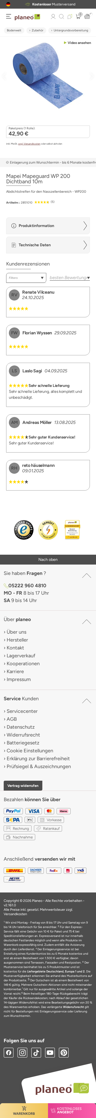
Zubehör (37, 30)
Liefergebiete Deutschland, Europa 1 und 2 (56, 971)
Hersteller (17, 640)
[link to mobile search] (61, 16)
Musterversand (53, 4)
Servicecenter (22, 711)
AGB (12, 719)
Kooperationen (23, 663)
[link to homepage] (27, 17)
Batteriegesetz (23, 743)
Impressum (19, 679)
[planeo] (60, 1088)
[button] (8, 4)
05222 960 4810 (27, 585)
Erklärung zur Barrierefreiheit (38, 758)
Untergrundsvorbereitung (71, 30)
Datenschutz (21, 727)
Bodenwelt (14, 30)
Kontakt (15, 648)
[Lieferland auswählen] (8, 4)
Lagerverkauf (21, 656)
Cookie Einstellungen (30, 751)
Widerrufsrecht (23, 735)
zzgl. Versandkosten (29, 143)
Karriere (15, 671)
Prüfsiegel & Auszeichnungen (39, 766)
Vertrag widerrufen (22, 785)
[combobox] (26, 278)
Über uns (16, 632)
